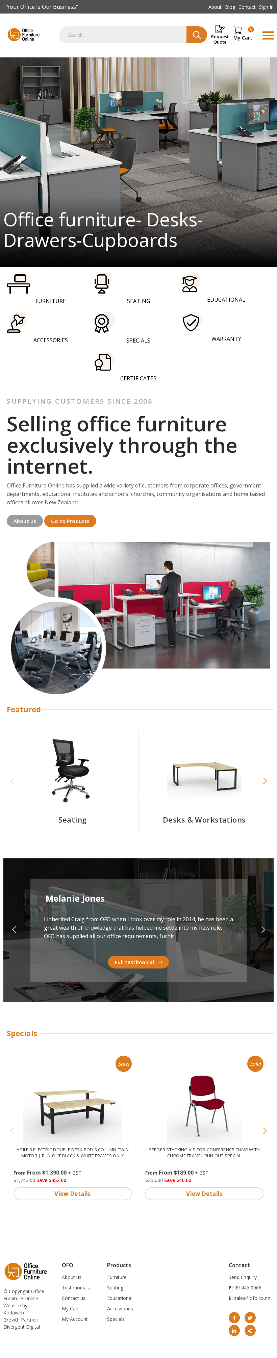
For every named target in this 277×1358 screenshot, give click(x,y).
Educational (119, 1298)
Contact (247, 7)
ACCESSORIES (50, 340)
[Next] (265, 781)
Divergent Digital (21, 1327)
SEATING (138, 301)
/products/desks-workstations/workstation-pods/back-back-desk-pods (138, 162)
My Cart (70, 1308)
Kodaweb (13, 1312)
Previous (14, 930)
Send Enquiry (243, 1277)
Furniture (117, 1277)
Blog (230, 7)
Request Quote (220, 39)
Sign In (266, 7)
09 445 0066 (247, 1287)
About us (25, 521)
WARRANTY (226, 339)
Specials (116, 1319)
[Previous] (12, 781)
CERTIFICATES (138, 378)
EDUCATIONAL (226, 299)
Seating (72, 819)
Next (263, 930)
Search (196, 35)
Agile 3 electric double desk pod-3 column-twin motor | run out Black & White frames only (73, 1153)
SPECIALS (138, 340)
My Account (75, 1319)
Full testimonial (134, 962)
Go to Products (70, 521)
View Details (72, 1194)
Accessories (120, 1308)
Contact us (73, 1298)
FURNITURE (50, 301)
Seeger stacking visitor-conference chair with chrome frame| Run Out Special (204, 1153)
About (215, 7)
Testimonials (76, 1287)
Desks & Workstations (204, 819)
